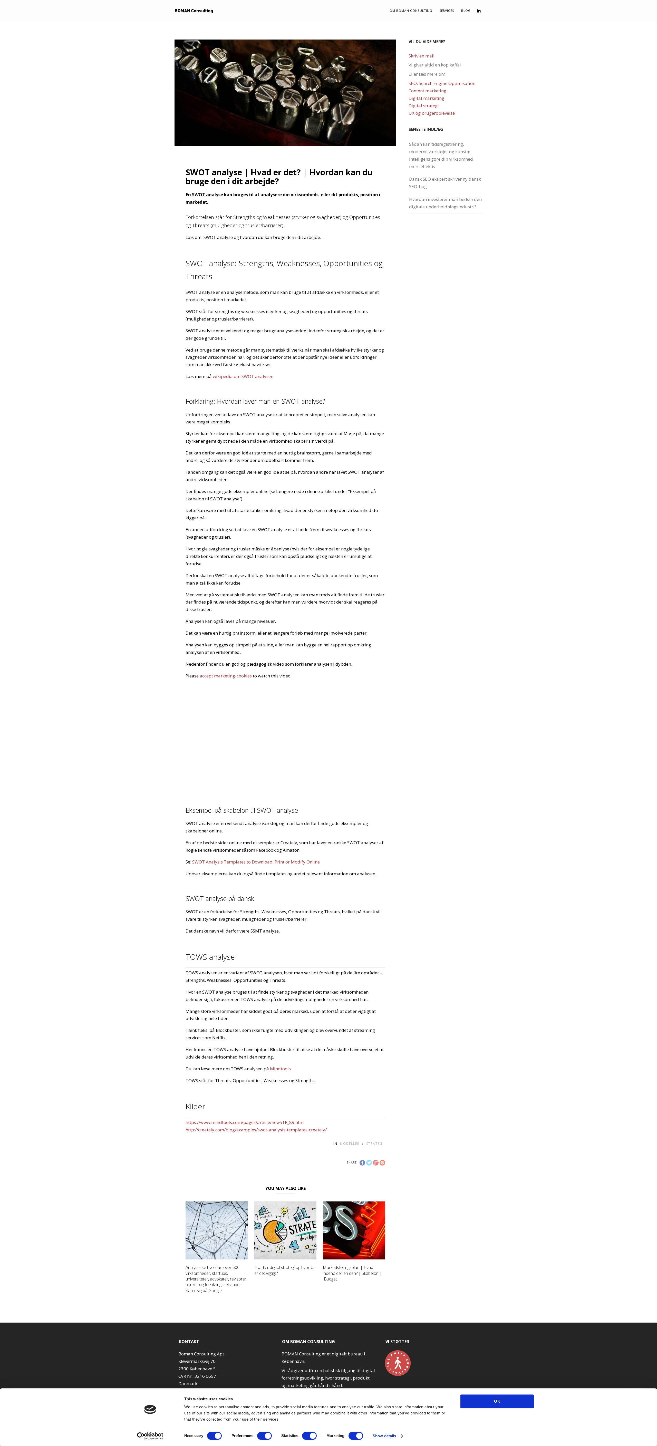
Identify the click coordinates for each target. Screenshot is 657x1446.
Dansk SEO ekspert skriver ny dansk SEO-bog (445, 182)
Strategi (375, 1143)
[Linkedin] (479, 10)
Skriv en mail (421, 56)
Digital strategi (424, 106)
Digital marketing (426, 98)
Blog (466, 10)
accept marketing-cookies (226, 676)
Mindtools (280, 1069)
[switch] (264, 1436)
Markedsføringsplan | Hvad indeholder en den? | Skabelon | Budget (352, 1273)
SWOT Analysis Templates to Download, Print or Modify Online (256, 862)
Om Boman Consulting (411, 10)
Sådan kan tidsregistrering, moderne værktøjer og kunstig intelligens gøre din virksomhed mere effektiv (441, 155)
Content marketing (427, 91)
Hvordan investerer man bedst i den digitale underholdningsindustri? (445, 203)
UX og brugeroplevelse (432, 113)
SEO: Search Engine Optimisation (442, 83)
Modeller (350, 1143)
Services (446, 10)
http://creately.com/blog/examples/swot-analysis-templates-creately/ (256, 1130)
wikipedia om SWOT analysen (243, 376)
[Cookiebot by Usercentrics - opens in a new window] (150, 1436)
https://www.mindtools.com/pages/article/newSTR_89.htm (245, 1122)
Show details (384, 1436)
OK (497, 1401)
